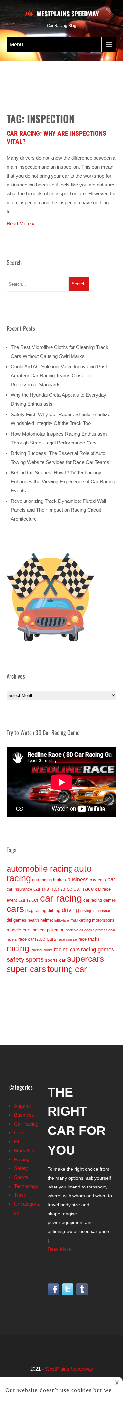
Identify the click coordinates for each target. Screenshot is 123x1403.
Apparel (22, 1106)
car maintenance (52, 889)
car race (83, 888)
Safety (21, 1168)
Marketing (24, 1150)
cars (15, 909)
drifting (54, 910)
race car (26, 939)
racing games (97, 949)
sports (35, 959)
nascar (39, 929)
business (77, 879)
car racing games (99, 900)
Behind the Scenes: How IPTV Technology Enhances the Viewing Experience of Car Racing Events (63, 481)
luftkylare (61, 920)
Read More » (20, 223)
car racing (61, 898)
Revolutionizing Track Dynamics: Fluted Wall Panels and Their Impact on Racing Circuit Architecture (58, 510)
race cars (45, 939)
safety (15, 959)
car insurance (19, 889)
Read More (59, 1249)
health (33, 920)
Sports (21, 1177)
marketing (80, 920)
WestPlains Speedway (68, 13)
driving (70, 910)
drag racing (35, 910)
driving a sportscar (95, 911)
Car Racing (26, 1124)
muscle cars (19, 929)
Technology (26, 1186)
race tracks (89, 939)
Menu (16, 44)
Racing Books (42, 950)
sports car (55, 960)
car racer (28, 899)
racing (18, 948)
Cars (19, 1132)
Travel (20, 1195)
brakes (59, 879)
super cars (26, 969)
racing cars (67, 949)
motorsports (103, 920)
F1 (17, 1141)
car (111, 879)
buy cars (98, 879)
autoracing (42, 879)
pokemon (55, 929)
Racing (21, 1159)
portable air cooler (80, 930)
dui (9, 920)
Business (24, 1115)
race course (67, 939)
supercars (85, 958)
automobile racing (40, 868)
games (19, 920)
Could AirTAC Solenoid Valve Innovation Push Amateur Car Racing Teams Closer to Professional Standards (59, 375)
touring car (67, 969)
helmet (46, 920)
